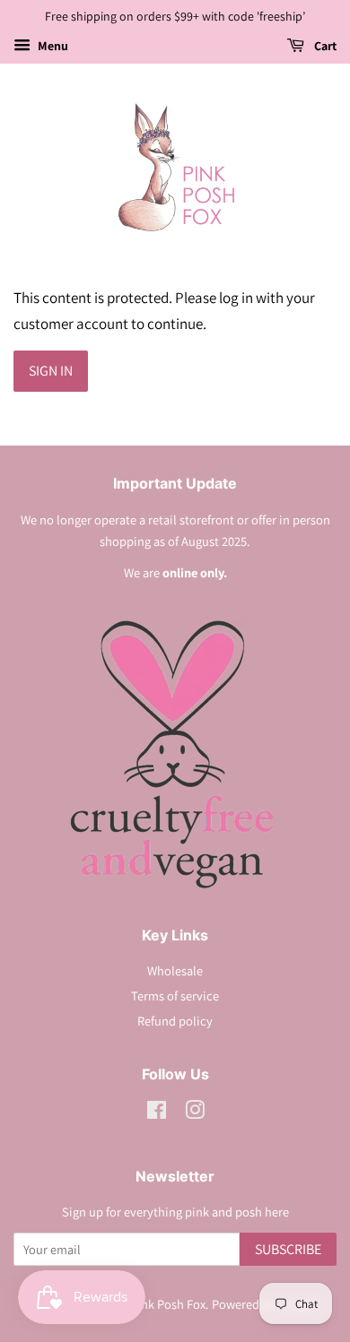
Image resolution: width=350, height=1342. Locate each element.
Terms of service (175, 995)
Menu (51, 46)
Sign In (51, 370)
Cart (324, 46)
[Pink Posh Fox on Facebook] (156, 1112)
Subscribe (288, 1249)
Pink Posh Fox (168, 1303)
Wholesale (175, 970)
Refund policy (175, 1020)
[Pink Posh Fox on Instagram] (195, 1112)
